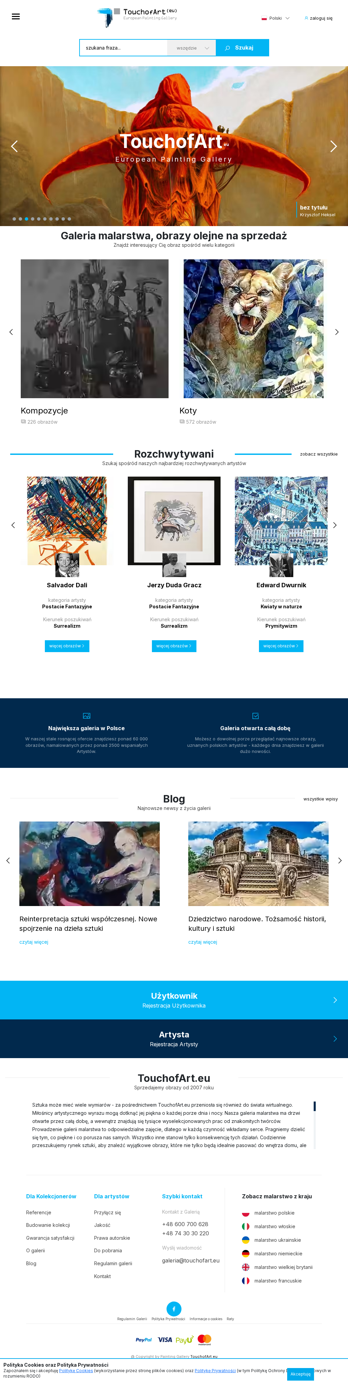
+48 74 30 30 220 (185, 1233)
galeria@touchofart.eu (191, 1260)
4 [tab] (32, 219)
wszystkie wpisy (320, 798)
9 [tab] (63, 219)
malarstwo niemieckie (278, 1253)
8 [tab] (57, 219)
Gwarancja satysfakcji (50, 1238)
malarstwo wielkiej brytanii (284, 1267)
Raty (230, 1319)
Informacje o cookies (206, 1319)
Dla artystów (111, 1196)
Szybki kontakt (182, 1196)
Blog (31, 1263)
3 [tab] (26, 219)
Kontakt (102, 1276)
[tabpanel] (174, 146)
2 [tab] (20, 219)
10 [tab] (69, 219)
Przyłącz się (107, 1212)
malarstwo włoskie (275, 1226)
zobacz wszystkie (319, 454)
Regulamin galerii (113, 1263)
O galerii (35, 1250)
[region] (174, 1125)
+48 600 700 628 (185, 1224)
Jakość (102, 1225)
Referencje (38, 1212)
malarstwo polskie (275, 1213)
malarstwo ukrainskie (278, 1240)
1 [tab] (14, 219)
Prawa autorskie (112, 1238)
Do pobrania (108, 1250)
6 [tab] (45, 219)
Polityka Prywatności (168, 1319)
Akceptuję (301, 1374)
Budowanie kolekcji (48, 1225)
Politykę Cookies (76, 1370)
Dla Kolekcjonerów (51, 1196)
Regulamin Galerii (132, 1319)
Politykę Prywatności (215, 1370)
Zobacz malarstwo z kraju (277, 1196)
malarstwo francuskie (278, 1281)
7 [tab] (51, 219)
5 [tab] (38, 219)
